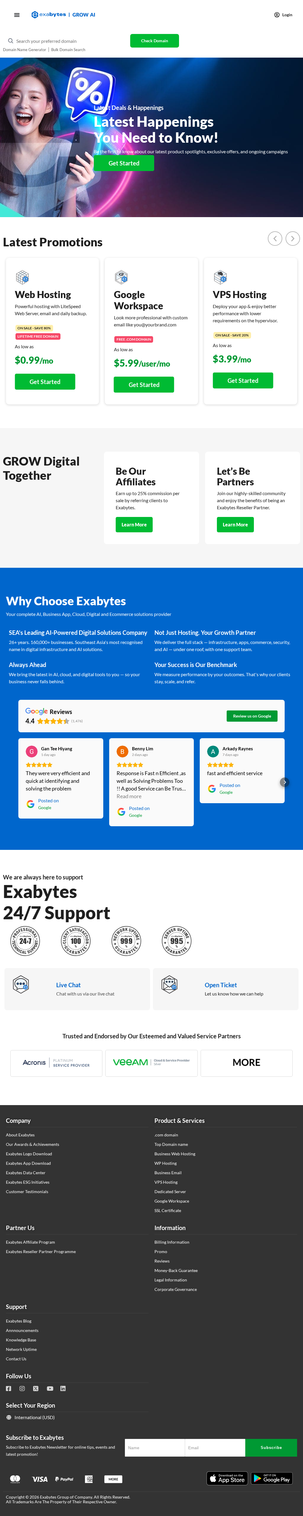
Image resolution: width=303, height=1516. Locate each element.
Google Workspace (171, 1200)
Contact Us (16, 1358)
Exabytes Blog (18, 1320)
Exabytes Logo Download (29, 1153)
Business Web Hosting (174, 1153)
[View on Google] (32, 751)
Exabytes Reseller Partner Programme (41, 1251)
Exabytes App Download (28, 1163)
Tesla (294, 1426)
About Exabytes (20, 1134)
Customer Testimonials (27, 1191)
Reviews (162, 1260)
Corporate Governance (175, 1289)
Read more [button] (129, 796)
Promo (160, 1251)
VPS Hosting (166, 1182)
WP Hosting (165, 1163)
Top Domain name (171, 1144)
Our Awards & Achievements (32, 1144)
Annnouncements (22, 1330)
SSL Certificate (167, 1210)
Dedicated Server (170, 1191)
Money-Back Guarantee (176, 1270)
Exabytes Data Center (26, 1172)
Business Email (168, 1172)
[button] (275, 238)
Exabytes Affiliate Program (30, 1242)
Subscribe (271, 1447)
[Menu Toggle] (17, 15)
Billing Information (171, 1242)
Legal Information (170, 1279)
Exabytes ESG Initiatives (27, 1182)
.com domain (166, 1134)
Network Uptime (21, 1349)
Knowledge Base (21, 1339)
